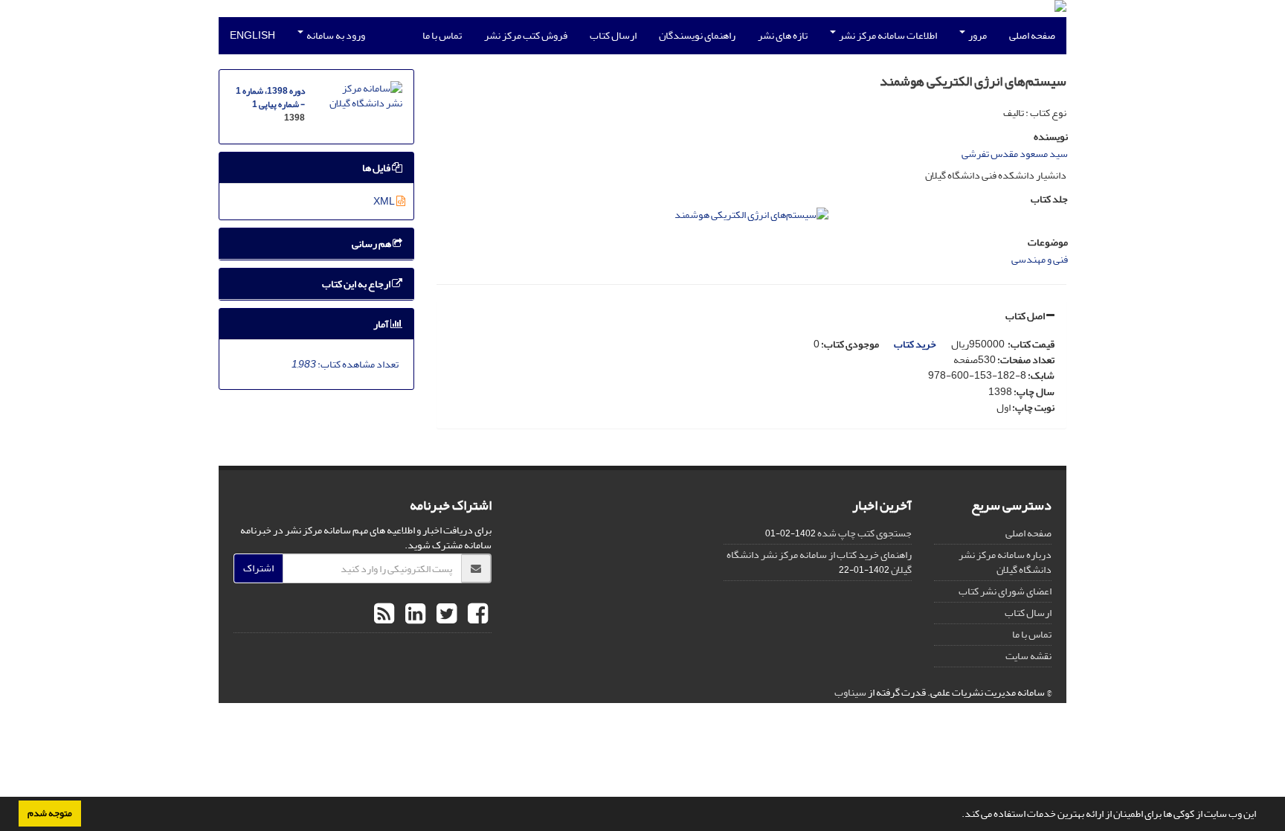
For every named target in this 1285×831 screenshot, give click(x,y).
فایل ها (377, 168)
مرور (977, 35)
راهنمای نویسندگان (697, 35)
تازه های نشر (783, 35)
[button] (958, 815)
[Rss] (384, 614)
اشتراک (258, 568)
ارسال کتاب (613, 35)
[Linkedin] (413, 614)
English (252, 35)
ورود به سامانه (335, 35)
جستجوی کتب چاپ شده (864, 533)
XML (384, 201)
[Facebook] (476, 614)
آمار (381, 324)
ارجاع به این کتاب (357, 284)
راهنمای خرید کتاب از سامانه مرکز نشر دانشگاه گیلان (819, 562)
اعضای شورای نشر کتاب (1005, 591)
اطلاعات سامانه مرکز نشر (887, 35)
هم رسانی (372, 244)
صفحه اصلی (1032, 35)
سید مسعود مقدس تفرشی (1015, 154)
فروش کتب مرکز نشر (525, 35)
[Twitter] (444, 614)
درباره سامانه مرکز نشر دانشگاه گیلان (1005, 562)
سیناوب (850, 692)
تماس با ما (442, 35)
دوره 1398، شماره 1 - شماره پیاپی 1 (270, 98)
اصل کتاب (1025, 316)
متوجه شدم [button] (50, 813)
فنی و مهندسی (1039, 259)
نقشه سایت (1028, 656)
